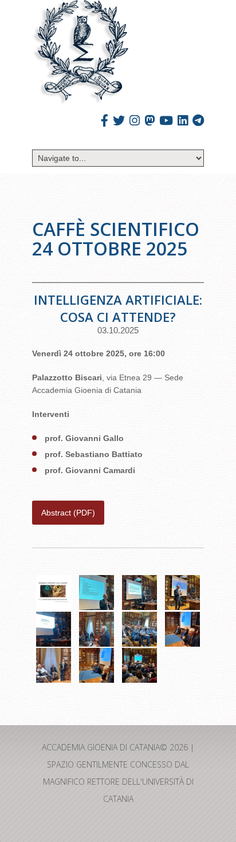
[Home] (80, 52)
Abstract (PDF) (68, 512)
